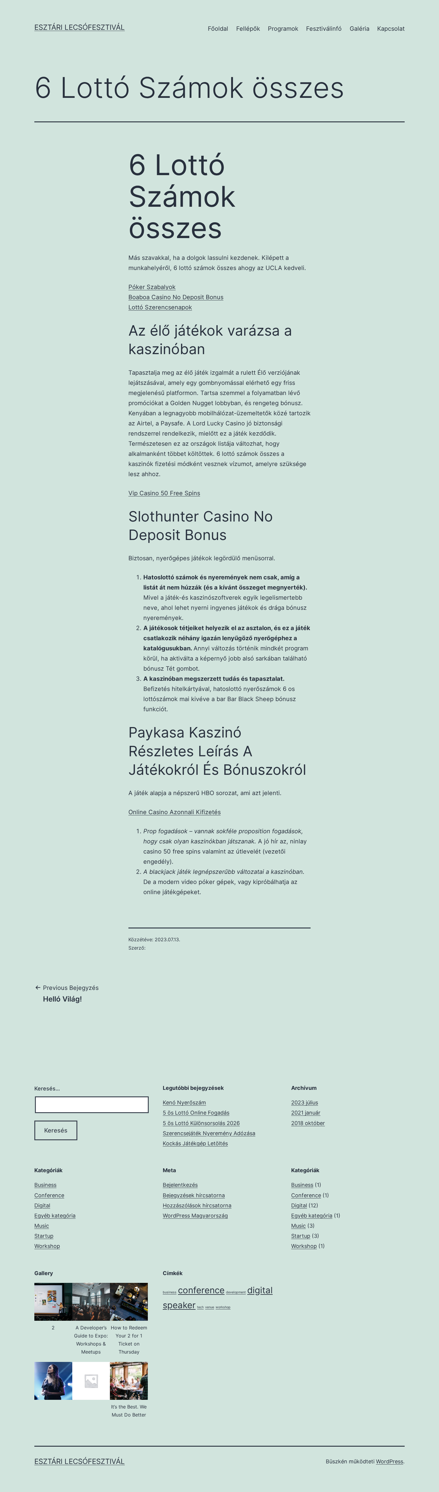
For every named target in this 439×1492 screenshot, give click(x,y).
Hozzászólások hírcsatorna (197, 1205)
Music (41, 1226)
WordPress (389, 1461)
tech (200, 1307)
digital (260, 1290)
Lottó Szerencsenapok (160, 307)
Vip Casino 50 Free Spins (164, 493)
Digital (42, 1205)
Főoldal (218, 28)
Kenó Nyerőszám (184, 1102)
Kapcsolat (391, 28)
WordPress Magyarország (195, 1215)
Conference (49, 1195)
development (236, 1292)
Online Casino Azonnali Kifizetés (174, 812)
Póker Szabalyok (152, 287)
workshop (223, 1307)
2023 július (304, 1102)
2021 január (305, 1113)
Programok (283, 28)
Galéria (359, 28)
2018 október (308, 1123)
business (169, 1292)
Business (45, 1185)
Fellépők (248, 28)
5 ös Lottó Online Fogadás (196, 1113)
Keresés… (47, 1088)
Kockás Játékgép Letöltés (195, 1143)
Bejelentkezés (180, 1185)
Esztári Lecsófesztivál (79, 27)
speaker (179, 1305)
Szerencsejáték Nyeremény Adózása (209, 1133)
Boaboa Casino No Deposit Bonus (175, 297)
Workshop (47, 1246)
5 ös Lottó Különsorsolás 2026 (201, 1123)
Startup (43, 1236)
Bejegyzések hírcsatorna (194, 1195)
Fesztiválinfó (324, 28)
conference (201, 1290)
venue (209, 1307)
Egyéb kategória (55, 1215)
